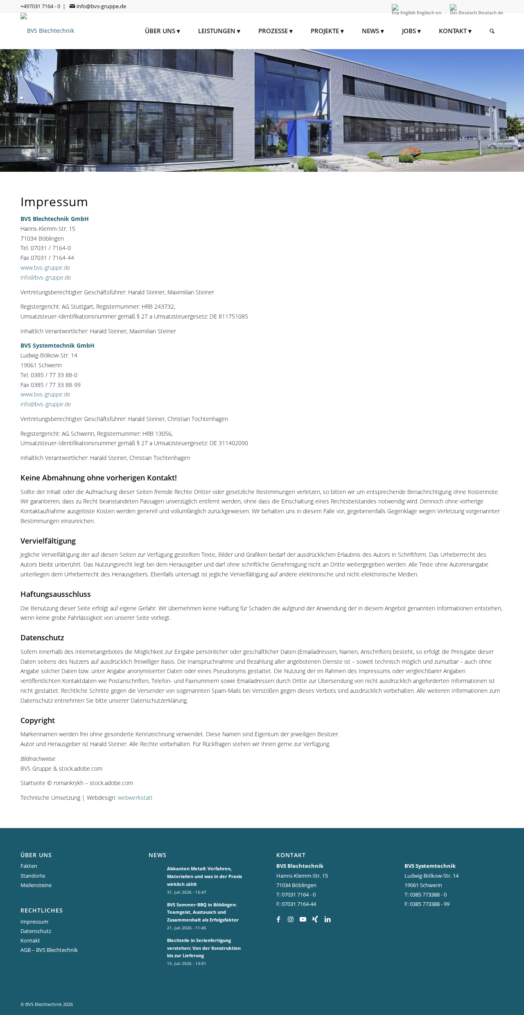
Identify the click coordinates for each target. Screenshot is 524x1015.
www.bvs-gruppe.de (45, 267)
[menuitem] (162, 31)
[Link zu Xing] (315, 919)
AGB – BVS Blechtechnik (49, 950)
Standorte (32, 875)
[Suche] (492, 31)
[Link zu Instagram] (290, 919)
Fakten (28, 865)
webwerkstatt (135, 797)
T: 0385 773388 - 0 (425, 894)
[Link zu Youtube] (303, 919)
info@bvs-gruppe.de (101, 6)
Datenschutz (35, 931)
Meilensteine (36, 885)
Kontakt (30, 940)
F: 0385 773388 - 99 (426, 904)
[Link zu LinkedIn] (327, 919)
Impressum (34, 921)
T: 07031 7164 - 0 (296, 894)
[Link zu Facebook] (278, 919)
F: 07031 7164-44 (296, 904)
